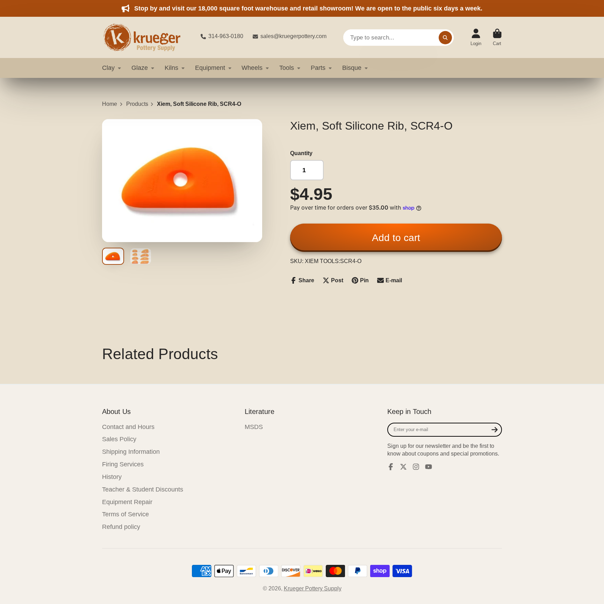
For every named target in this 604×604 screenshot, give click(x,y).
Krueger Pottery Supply (312, 588)
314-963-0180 (225, 36)
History (112, 476)
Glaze (139, 67)
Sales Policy (119, 439)
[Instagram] (415, 466)
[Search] (445, 37)
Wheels (252, 67)
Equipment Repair (127, 502)
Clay (108, 67)
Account (475, 37)
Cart (497, 37)
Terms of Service (125, 514)
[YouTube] (428, 466)
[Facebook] (390, 466)
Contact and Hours (128, 426)
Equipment (210, 67)
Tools (286, 67)
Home (109, 104)
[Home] (145, 37)
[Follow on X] (403, 466)
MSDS (254, 426)
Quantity (301, 153)
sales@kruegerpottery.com (293, 36)
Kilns (171, 67)
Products (137, 104)
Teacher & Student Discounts (142, 489)
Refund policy (121, 526)
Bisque (351, 67)
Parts (318, 67)
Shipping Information (131, 451)
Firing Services (123, 464)
